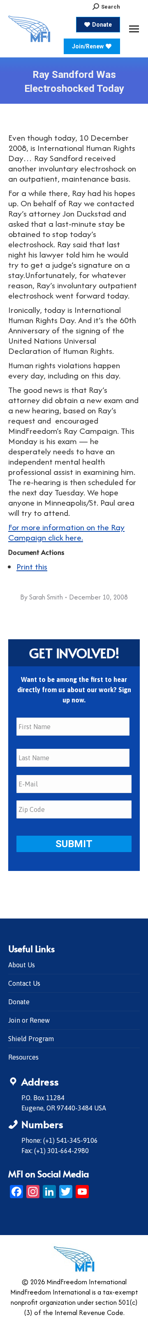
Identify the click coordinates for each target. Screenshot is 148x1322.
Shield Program (31, 1038)
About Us (21, 965)
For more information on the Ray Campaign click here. (66, 532)
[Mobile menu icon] (134, 28)
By (41, 597)
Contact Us (24, 983)
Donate (19, 1001)
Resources (23, 1057)
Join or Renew (29, 1020)
